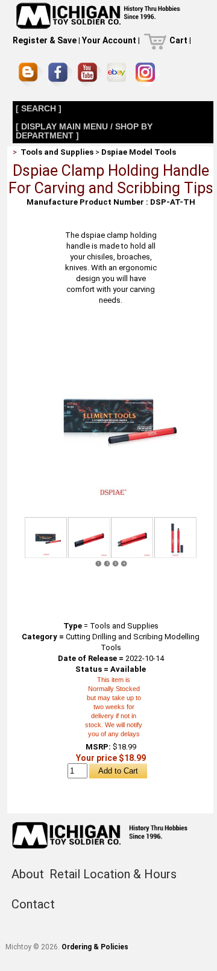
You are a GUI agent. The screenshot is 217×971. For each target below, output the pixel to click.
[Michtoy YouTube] (89, 74)
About (27, 874)
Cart (178, 40)
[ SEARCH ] (38, 108)
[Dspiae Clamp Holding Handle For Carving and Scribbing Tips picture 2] (88, 538)
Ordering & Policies (94, 947)
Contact (33, 904)
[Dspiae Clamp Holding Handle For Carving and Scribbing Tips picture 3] (132, 538)
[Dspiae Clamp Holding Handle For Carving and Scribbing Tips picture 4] (175, 538)
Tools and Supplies (56, 152)
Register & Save (45, 40)
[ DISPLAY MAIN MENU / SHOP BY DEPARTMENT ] (84, 131)
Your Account (109, 40)
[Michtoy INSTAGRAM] (147, 74)
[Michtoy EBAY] (118, 74)
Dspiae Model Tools (138, 152)
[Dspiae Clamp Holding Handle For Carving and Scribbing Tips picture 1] (110, 331)
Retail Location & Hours (113, 874)
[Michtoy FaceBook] (60, 75)
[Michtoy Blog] (31, 75)
